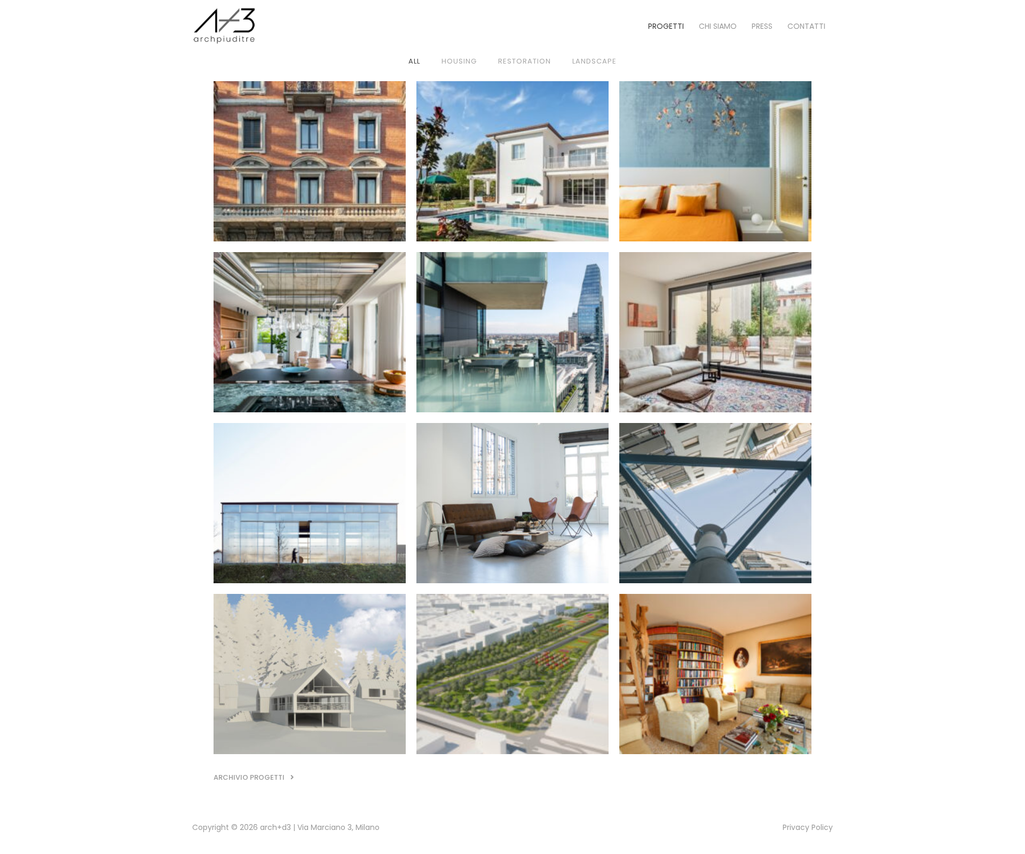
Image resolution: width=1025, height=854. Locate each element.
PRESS (762, 26)
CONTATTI (806, 26)
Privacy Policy (808, 827)
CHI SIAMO (718, 26)
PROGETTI (666, 26)
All (414, 61)
